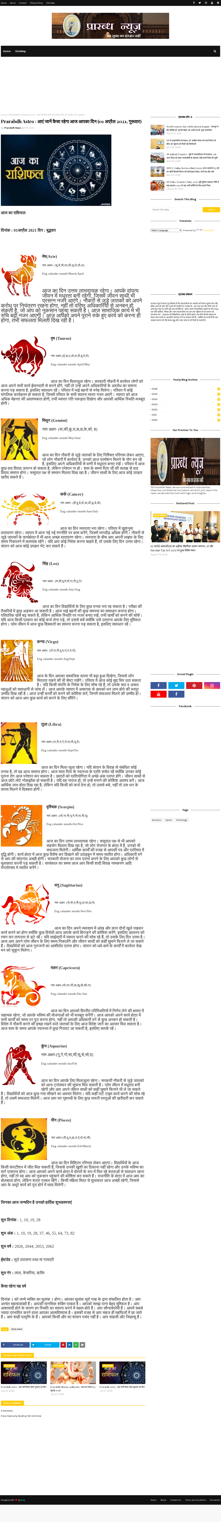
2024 (186, 399)
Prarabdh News (12, 128)
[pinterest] (218, 3)
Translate (208, 230)
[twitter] (200, 3)
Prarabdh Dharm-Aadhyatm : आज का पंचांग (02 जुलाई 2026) (72, 1388)
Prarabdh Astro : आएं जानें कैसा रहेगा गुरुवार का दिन (23, 1386)
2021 (186, 414)
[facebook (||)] (176, 694)
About (13, 3)
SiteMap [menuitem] (20, 51)
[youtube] (212, 3)
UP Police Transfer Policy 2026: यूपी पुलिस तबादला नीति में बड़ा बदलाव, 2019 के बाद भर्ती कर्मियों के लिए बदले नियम (192, 183)
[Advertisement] (110, 87)
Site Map (50, 3)
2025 (186, 394)
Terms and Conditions (195, 1500)
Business (156, 820)
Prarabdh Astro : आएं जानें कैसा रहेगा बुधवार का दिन (122, 1386)
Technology (181, 820)
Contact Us (175, 1500)
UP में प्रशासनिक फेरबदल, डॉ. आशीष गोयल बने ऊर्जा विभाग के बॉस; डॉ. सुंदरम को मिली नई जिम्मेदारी (191, 142)
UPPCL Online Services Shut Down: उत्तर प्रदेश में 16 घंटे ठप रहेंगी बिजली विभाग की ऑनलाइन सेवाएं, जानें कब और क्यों (192, 170)
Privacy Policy (36, 3)
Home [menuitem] (7, 51)
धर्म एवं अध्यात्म (14, 115)
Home (4, 3)
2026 (186, 389)
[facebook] (194, 3)
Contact (23, 3)
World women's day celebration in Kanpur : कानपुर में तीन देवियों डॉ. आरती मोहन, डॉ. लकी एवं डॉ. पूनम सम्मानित (192, 128)
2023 (186, 404)
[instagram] (206, 3)
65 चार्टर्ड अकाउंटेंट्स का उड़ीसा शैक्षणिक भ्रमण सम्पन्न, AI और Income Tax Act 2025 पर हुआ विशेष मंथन (182, 548)
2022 (186, 409)
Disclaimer (215, 1500)
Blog (23, 1500)
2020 (186, 420)
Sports (169, 820)
